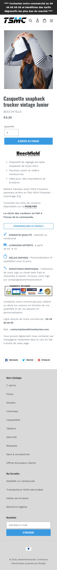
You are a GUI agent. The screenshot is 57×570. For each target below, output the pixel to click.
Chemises (12, 411)
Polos (9, 394)
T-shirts (11, 385)
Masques (11, 445)
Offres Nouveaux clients (21, 462)
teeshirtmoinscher (27, 559)
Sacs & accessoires (17, 454)
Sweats (10, 402)
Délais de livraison (17, 498)
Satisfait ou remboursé (20, 481)
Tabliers (11, 428)
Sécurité (11, 437)
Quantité (9, 126)
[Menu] (51, 20)
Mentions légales (16, 506)
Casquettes (13, 419)
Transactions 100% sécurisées (24, 489)
